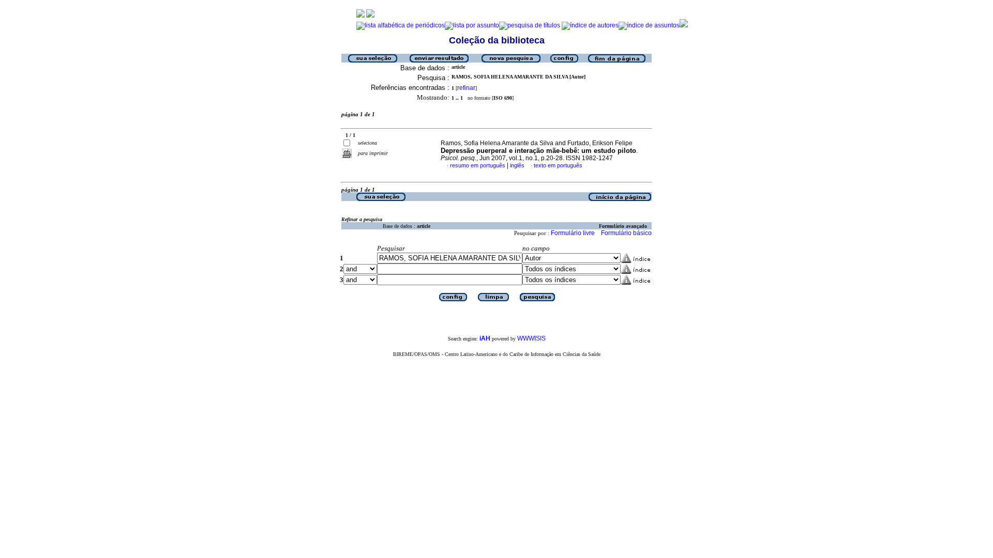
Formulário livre (573, 233)
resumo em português (477, 165)
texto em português (558, 165)
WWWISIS (531, 338)
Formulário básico (626, 233)
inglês (517, 165)
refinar (466, 87)
